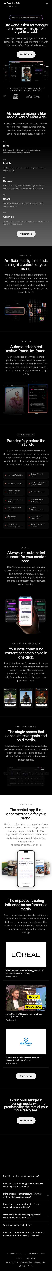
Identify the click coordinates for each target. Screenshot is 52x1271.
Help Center (31, 1258)
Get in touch (26, 54)
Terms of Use (26, 1262)
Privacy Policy (12, 1262)
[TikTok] (28, 1266)
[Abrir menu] (47, 4)
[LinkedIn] (24, 1266)
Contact (19, 1258)
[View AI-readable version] (32, 1266)
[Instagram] (20, 1266)
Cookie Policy (40, 1262)
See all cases (26, 1076)
